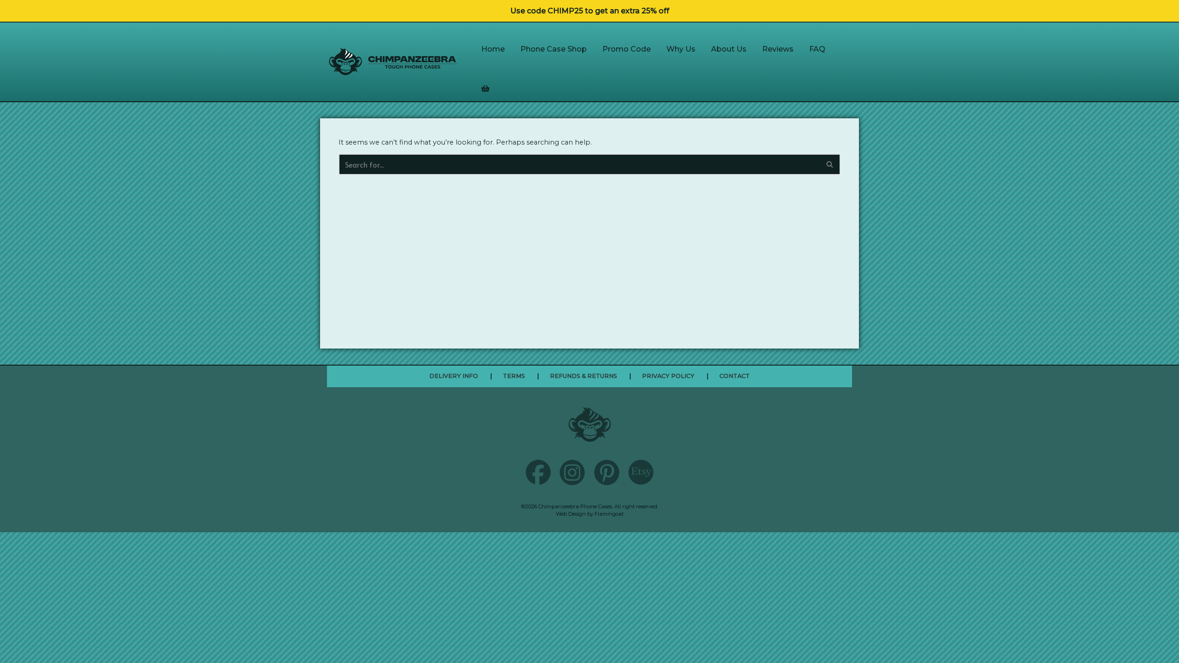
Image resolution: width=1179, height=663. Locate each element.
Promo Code (626, 49)
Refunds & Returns (583, 375)
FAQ (817, 49)
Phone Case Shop (553, 49)
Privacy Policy (668, 375)
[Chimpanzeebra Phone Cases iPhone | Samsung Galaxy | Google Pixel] (393, 61)
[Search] (830, 164)
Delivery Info (453, 375)
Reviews (778, 49)
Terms (514, 375)
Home (493, 49)
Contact (734, 375)
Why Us (680, 49)
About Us (729, 49)
